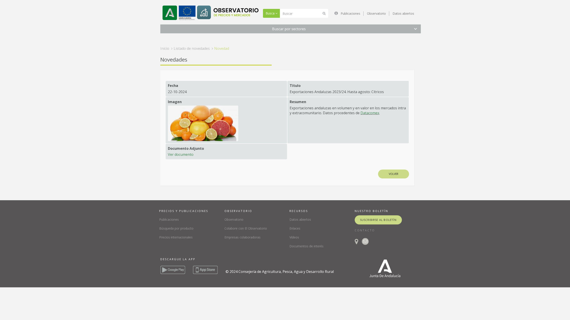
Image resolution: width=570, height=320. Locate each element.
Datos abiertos (403, 13)
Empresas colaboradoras (242, 237)
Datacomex (369, 112)
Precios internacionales (176, 237)
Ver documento (180, 154)
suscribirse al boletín (378, 220)
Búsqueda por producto (176, 228)
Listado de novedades (192, 48)
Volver (393, 174)
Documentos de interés (306, 246)
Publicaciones (350, 13)
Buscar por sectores (289, 28)
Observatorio (376, 13)
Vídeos (294, 237)
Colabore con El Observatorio (245, 228)
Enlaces (294, 228)
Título (295, 85)
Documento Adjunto (186, 148)
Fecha (173, 85)
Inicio (164, 48)
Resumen (298, 101)
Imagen (175, 101)
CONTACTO (365, 230)
